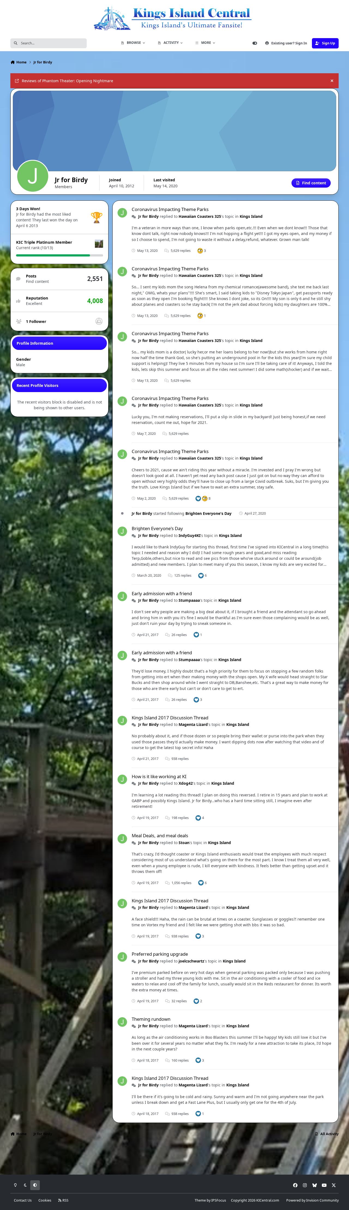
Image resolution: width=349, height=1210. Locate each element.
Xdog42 (186, 783)
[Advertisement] (174, 1157)
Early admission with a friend (162, 593)
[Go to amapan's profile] (99, 321)
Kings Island (251, 216)
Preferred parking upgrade (160, 954)
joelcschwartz (191, 961)
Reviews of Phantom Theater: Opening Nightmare (67, 80)
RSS (65, 1200)
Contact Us (23, 1200)
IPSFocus (218, 1200)
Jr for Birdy (148, 216)
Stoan (184, 842)
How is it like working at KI (159, 776)
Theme (200, 1200)
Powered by (312, 1200)
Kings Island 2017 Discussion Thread (170, 717)
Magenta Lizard (193, 724)
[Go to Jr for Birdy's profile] (122, 213)
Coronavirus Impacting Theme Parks (170, 209)
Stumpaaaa (189, 600)
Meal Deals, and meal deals (160, 835)
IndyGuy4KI (189, 535)
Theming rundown (151, 1019)
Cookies (44, 1200)
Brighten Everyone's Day (208, 513)
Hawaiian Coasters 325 (200, 216)
